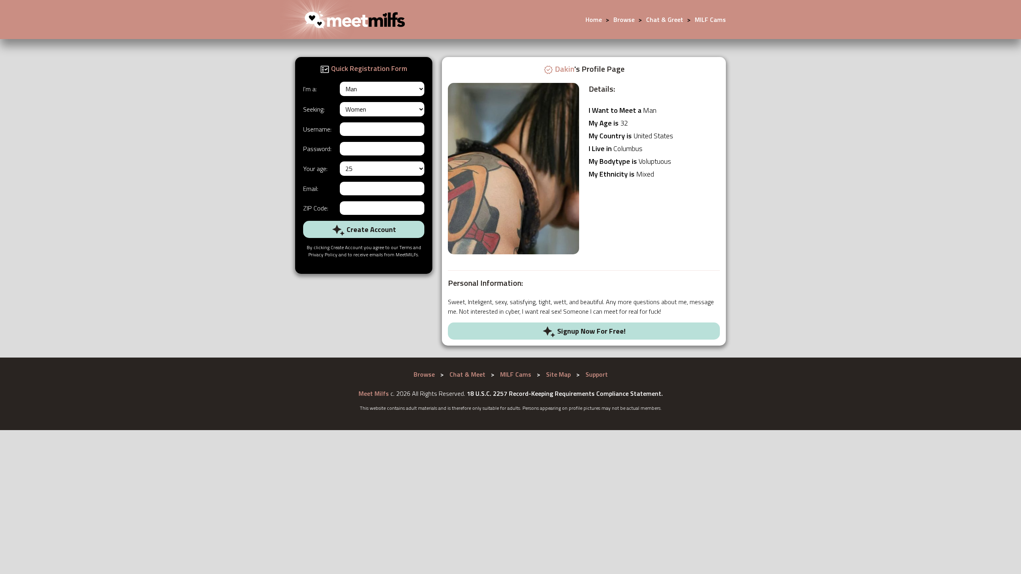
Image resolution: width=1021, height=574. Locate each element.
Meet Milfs (374, 393)
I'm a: (310, 89)
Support (596, 374)
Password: (317, 148)
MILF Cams (710, 19)
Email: (310, 188)
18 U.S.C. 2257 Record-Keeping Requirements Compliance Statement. (565, 393)
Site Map (558, 374)
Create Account (370, 229)
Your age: (315, 168)
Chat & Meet (467, 374)
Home (593, 19)
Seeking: (314, 109)
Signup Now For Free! (591, 331)
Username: (317, 129)
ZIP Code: (315, 208)
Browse (624, 19)
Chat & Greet (664, 19)
